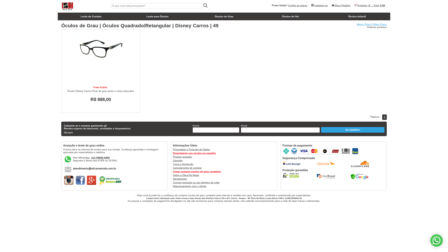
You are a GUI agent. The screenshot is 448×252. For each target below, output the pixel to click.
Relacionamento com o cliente (189, 186)
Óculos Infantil (357, 16)
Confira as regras (297, 5)
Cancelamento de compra (187, 167)
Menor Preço (364, 24)
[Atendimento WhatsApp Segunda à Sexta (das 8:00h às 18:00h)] (436, 240)
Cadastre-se (321, 5)
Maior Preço (380, 24)
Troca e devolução (183, 164)
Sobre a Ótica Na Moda (186, 175)
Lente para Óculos (157, 16)
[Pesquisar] (205, 5)
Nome (196, 125)
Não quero (68, 132)
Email (244, 125)
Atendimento (180, 178)
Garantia (178, 160)
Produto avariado (182, 156)
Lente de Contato (91, 16)
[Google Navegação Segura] (360, 176)
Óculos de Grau (224, 16)
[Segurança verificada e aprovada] (292, 175)
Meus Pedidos (342, 5)
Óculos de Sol (290, 16)
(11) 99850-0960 (100, 157)
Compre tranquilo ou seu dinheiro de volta (196, 182)
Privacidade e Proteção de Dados (191, 149)
